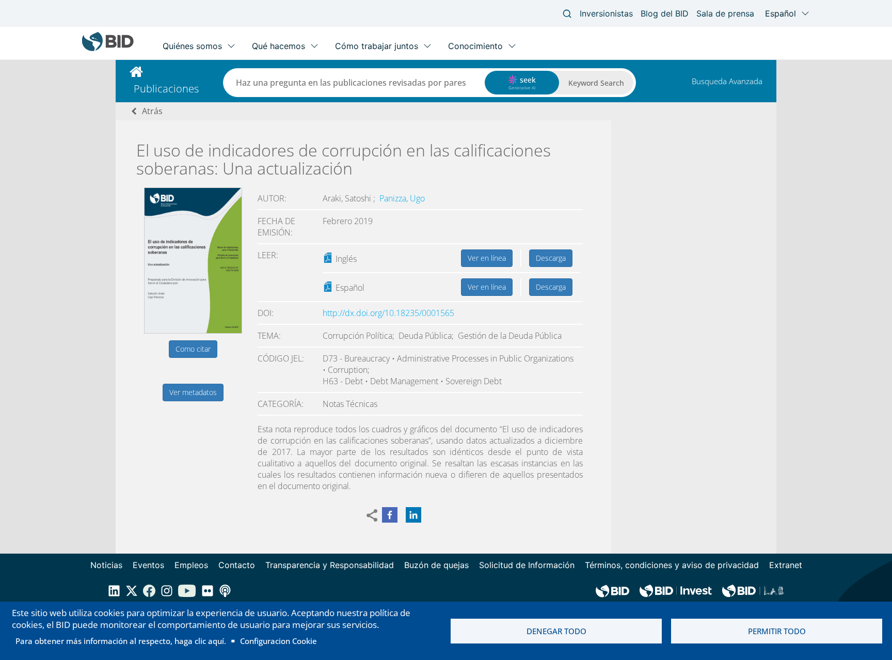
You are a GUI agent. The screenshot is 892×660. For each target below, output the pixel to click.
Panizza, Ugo (402, 198)
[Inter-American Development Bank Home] (108, 49)
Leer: (268, 255)
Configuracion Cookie (278, 641)
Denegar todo (556, 631)
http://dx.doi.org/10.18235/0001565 (388, 313)
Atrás (152, 111)
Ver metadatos (193, 392)
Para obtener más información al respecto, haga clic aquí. (120, 641)
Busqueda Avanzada (727, 81)
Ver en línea (487, 258)
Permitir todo (777, 631)
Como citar (193, 349)
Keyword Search (596, 83)
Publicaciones (166, 89)
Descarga (551, 258)
